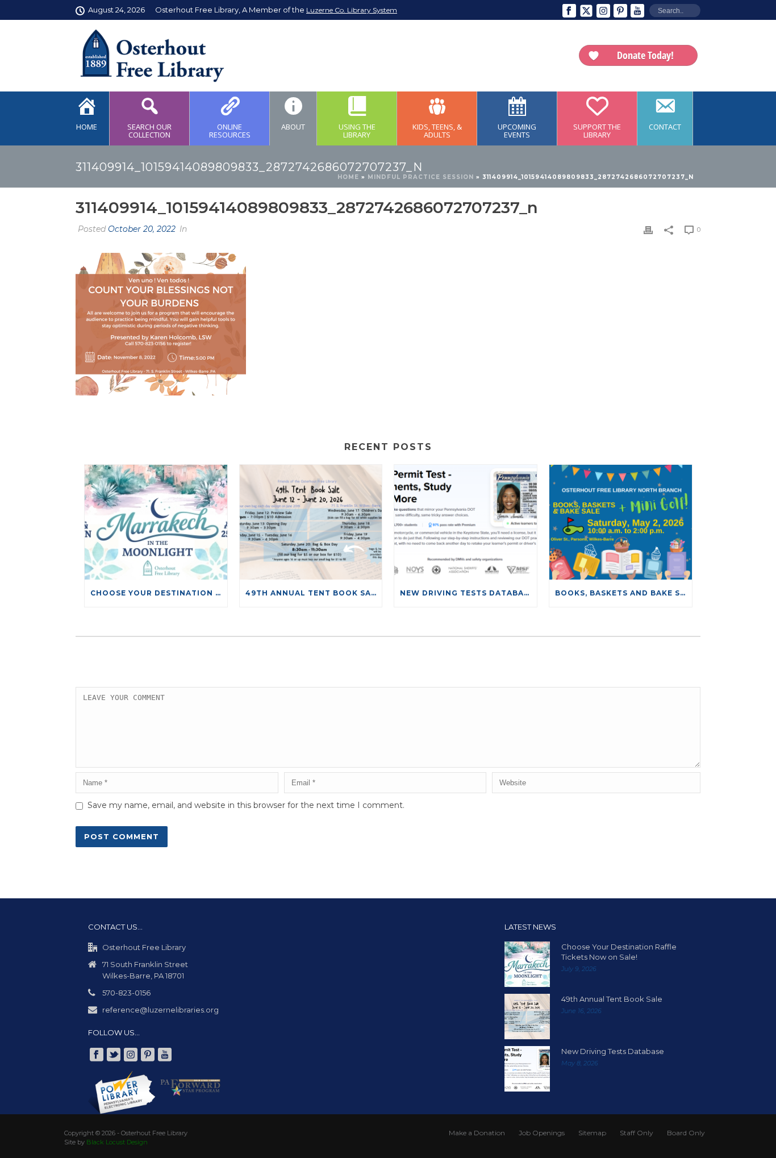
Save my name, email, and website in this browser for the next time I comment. (245, 805)
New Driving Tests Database (467, 593)
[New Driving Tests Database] (465, 522)
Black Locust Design (117, 1142)
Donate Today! (645, 55)
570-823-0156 (126, 992)
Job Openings (542, 1132)
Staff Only (636, 1132)
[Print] (648, 229)
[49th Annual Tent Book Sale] (311, 522)
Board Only (686, 1132)
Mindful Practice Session (421, 177)
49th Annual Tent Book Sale (313, 593)
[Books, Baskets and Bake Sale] (620, 522)
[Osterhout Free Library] (145, 55)
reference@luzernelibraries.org (160, 1009)
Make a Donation (477, 1132)
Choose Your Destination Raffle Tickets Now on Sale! (158, 593)
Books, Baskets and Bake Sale (623, 593)
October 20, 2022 (142, 229)
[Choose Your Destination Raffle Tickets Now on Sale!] (156, 522)
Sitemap (592, 1132)
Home (348, 177)
